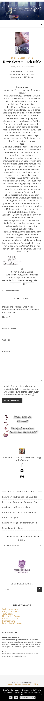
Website (6, 339)
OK (10, 697)
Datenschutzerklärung (22, 684)
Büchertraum (8, 620)
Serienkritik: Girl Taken (12, 528)
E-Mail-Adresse (10, 328)
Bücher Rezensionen (22, 58)
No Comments (28, 66)
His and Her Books (11, 616)
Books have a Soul (11, 618)
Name (6, 317)
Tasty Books (7, 613)
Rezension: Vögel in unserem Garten (19, 522)
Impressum (9, 684)
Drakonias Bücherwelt (12, 623)
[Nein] (41, 694)
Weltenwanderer (10, 609)
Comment (7, 351)
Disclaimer (34, 684)
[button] (15, 283)
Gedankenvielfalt (12, 290)
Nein (16, 697)
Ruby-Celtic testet (10, 611)
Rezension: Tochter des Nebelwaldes (19, 496)
